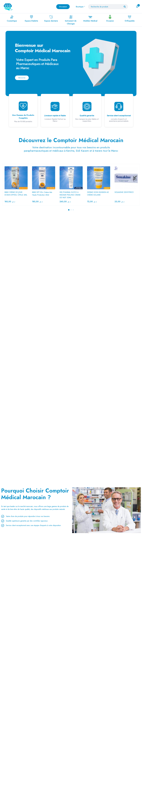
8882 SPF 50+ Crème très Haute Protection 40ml (42, 193)
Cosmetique (12, 21)
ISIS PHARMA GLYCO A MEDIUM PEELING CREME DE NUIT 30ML (70, 195)
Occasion (110, 21)
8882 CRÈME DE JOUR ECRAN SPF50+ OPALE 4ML (16, 193)
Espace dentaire (51, 21)
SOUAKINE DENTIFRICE (124, 192)
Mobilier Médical (90, 21)
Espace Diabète (31, 21)
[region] (71, 79)
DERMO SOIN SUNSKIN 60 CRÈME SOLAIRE (98, 193)
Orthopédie (130, 21)
